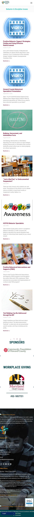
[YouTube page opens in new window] (6, 464)
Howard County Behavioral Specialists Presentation (13, 90)
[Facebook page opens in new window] (1, 464)
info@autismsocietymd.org (7, 459)
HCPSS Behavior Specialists (13, 223)
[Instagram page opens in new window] (11, 464)
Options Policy (14, 495)
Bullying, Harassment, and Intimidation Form (12, 134)
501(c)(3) (19, 480)
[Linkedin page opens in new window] (8, 464)
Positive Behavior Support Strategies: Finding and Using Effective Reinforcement (17, 43)
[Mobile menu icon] (31, 3)
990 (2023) (2, 495)
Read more (6, 61)
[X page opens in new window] (4, 464)
